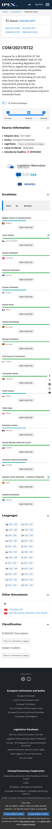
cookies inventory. (29, 824)
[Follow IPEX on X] (23, 678)
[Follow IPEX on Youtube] (28, 678)
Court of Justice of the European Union (26, 708)
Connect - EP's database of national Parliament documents (26, 744)
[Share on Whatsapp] (49, 388)
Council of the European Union (26, 700)
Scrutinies (9, 194)
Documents (16, 12)
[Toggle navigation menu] (47, 4)
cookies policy (45, 821)
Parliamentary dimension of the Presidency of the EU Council (26, 777)
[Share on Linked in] (49, 384)
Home (5, 12)
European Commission (26, 704)
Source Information (16, 128)
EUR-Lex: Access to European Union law (26, 734)
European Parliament (26, 696)
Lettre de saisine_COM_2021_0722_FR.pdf (27, 613)
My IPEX (39, 4)
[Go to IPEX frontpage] (9, 5)
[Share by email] (49, 392)
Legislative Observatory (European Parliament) (26, 738)
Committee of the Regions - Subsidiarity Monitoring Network (26, 792)
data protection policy (28, 821)
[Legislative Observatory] (26, 166)
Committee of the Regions (26, 716)
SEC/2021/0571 (29, 28)
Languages (10, 515)
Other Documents (15, 594)
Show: (8, 206)
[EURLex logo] (26, 175)
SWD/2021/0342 (12, 28)
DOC (10, 524)
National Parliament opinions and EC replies (26, 749)
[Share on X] (50, 380)
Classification (11, 624)
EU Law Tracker (26, 758)
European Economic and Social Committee (26, 712)
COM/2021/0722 (12, 32)
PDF (15, 524)
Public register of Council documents (26, 753)
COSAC (26, 783)
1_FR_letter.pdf (15, 609)
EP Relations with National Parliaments (26, 787)
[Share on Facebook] (49, 375)
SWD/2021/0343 (29, 32)
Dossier (22, 20)
